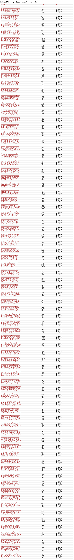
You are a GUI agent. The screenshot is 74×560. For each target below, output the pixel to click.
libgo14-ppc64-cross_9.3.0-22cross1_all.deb (9, 200)
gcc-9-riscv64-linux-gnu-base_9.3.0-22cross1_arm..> (10, 539)
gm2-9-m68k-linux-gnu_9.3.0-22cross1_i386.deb (9, 52)
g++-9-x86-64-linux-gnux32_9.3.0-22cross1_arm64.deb (11, 529)
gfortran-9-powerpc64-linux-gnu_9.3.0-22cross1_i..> (10, 44)
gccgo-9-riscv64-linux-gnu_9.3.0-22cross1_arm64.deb (10, 546)
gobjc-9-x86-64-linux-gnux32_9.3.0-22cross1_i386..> (10, 9)
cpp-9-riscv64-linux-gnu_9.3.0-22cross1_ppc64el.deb (10, 511)
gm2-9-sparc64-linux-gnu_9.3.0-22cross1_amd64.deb (10, 352)
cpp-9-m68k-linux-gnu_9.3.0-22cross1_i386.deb (9, 140)
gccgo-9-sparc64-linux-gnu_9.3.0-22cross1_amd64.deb (11, 417)
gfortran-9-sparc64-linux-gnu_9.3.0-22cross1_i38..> (10, 47)
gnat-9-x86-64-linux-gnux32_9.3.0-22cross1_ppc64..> (10, 468)
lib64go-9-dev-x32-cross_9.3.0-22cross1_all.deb (9, 306)
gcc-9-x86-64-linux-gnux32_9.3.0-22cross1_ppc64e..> (10, 489)
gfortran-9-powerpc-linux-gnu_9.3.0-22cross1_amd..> (10, 380)
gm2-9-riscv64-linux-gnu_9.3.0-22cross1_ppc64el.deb (10, 463)
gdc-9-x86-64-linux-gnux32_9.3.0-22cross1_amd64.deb (11, 371)
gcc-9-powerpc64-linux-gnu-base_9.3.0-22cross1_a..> (10, 395)
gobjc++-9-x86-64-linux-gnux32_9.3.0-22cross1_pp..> (10, 474)
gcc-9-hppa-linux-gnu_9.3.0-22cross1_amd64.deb (10, 446)
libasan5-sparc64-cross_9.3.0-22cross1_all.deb (9, 219)
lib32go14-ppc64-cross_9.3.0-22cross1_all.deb (9, 285)
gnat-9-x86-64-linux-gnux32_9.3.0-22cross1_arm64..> (10, 521)
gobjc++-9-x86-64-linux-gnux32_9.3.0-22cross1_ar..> (10, 525)
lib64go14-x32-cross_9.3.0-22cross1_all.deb (9, 308)
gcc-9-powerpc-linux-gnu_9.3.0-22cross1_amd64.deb (10, 387)
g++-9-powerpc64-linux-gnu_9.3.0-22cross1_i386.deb (10, 149)
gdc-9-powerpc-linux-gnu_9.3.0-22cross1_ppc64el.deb (10, 499)
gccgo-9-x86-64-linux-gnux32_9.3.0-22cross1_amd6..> (10, 418)
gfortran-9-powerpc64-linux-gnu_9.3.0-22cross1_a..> (10, 381)
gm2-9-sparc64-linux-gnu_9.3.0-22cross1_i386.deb (10, 54)
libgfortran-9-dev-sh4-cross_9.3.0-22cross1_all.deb (10, 238)
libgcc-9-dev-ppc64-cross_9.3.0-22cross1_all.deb (10, 226)
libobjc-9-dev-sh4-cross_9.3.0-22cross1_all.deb (9, 169)
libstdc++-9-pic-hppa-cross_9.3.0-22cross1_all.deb (10, 184)
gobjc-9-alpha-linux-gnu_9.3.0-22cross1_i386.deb (10, 25)
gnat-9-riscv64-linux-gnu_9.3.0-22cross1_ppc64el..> (10, 467)
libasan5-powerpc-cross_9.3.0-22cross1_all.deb (9, 216)
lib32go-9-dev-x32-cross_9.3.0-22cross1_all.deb (9, 284)
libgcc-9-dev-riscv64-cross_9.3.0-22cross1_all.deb (10, 227)
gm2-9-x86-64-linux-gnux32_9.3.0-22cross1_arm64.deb (11, 556)
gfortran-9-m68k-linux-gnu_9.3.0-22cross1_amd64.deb (10, 374)
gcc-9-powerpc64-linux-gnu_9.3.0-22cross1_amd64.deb (11, 386)
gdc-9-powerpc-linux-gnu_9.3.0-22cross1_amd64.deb (10, 365)
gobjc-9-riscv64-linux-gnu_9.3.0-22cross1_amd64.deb (10, 331)
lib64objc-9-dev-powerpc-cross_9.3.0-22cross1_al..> (10, 212)
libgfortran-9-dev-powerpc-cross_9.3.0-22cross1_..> (10, 235)
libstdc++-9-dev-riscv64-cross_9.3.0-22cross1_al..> (10, 178)
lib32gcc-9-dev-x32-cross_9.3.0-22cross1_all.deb (10, 277)
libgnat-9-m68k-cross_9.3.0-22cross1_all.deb (9, 258)
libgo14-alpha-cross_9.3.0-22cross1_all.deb (9, 198)
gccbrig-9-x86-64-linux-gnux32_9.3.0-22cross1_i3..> (10, 96)
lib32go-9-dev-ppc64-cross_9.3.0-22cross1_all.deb (10, 281)
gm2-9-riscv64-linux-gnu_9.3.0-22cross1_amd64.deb (10, 351)
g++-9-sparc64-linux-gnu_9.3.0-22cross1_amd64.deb (10, 438)
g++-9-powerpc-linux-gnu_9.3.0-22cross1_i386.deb (10, 146)
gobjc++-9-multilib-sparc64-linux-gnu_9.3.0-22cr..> (10, 16)
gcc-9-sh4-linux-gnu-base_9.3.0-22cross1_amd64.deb (10, 398)
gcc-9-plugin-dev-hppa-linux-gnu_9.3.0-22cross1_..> (10, 134)
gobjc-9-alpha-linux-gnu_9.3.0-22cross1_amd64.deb (10, 321)
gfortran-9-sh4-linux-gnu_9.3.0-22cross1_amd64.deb (10, 383)
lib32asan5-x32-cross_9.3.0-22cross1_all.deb (9, 273)
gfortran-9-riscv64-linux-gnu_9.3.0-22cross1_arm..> (10, 553)
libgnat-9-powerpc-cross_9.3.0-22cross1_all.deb (9, 259)
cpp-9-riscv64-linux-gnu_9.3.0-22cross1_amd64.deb (10, 427)
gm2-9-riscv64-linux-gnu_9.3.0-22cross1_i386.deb (10, 53)
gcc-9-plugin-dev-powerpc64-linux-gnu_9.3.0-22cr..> (10, 125)
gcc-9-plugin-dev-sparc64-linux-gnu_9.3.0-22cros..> (10, 133)
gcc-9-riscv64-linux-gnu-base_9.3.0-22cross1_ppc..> (10, 485)
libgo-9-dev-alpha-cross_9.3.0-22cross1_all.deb (9, 266)
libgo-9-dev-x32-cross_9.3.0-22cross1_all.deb (9, 197)
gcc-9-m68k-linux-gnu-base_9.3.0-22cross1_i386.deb (10, 120)
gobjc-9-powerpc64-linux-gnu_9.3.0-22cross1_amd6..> (10, 330)
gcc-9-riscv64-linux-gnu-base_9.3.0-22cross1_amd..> (10, 396)
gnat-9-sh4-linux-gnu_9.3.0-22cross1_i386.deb (9, 40)
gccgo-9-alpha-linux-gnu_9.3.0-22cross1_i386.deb (10, 97)
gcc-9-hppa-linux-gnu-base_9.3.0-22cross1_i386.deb (10, 118)
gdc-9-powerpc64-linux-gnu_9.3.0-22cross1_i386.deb (10, 68)
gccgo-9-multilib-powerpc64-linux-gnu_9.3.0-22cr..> (10, 99)
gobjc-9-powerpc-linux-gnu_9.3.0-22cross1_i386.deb (10, 33)
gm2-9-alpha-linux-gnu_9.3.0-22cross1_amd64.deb (10, 347)
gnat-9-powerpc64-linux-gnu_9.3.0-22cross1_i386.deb (10, 38)
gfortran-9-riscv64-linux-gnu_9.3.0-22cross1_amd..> (10, 382)
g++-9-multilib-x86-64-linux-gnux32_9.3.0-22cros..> (10, 143)
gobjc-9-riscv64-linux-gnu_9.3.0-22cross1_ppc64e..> (10, 478)
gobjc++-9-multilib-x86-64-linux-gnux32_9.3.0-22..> (10, 17)
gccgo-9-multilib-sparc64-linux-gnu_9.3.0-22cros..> (10, 100)
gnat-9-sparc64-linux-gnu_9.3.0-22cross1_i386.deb (10, 41)
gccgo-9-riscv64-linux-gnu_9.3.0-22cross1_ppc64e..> (10, 495)
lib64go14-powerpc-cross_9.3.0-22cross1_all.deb (10, 307)
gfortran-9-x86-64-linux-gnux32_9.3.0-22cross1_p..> (10, 462)
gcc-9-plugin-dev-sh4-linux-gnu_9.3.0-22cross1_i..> (10, 131)
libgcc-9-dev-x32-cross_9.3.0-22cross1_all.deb (9, 230)
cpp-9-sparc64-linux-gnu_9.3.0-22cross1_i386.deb (10, 150)
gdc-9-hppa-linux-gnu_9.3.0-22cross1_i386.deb (9, 60)
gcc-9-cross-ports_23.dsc (5, 557)
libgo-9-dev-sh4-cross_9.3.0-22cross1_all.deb (9, 194)
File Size (42, 4)
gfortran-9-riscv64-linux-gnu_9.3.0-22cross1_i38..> (10, 45)
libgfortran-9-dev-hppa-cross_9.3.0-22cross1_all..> (10, 233)
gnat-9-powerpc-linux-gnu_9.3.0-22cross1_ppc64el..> (10, 466)
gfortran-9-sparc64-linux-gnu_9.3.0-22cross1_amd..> (10, 345)
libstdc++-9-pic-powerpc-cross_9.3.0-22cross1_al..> (10, 186)
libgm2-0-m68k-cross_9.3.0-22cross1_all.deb (9, 244)
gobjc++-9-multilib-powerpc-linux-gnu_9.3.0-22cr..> (10, 309)
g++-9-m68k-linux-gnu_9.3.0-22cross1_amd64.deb (10, 441)
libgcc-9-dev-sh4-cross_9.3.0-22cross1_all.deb (9, 228)
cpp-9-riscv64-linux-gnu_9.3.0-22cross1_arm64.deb (10, 532)
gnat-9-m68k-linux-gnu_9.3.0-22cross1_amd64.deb (10, 357)
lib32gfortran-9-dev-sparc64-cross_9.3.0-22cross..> (10, 279)
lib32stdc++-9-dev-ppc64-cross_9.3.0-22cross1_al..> (10, 294)
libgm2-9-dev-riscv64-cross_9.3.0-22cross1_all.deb (10, 252)
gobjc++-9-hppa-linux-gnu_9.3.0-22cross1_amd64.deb (10, 343)
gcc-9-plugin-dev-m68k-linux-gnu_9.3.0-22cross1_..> (10, 136)
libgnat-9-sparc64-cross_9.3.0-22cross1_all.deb (9, 264)
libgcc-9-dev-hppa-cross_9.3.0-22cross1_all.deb (9, 222)
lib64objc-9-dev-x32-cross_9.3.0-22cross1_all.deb (10, 213)
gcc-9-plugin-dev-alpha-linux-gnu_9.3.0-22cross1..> (10, 132)
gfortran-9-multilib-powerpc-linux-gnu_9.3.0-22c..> (10, 77)
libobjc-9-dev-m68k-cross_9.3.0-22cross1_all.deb (10, 164)
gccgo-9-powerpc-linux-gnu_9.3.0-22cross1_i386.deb (10, 103)
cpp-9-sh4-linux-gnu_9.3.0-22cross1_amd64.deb (9, 430)
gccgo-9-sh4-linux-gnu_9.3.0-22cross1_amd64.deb (10, 416)
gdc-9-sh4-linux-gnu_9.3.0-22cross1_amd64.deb (9, 368)
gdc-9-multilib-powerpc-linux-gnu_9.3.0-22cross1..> (10, 62)
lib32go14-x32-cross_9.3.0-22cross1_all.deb (9, 287)
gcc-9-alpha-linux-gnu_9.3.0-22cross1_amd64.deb (10, 444)
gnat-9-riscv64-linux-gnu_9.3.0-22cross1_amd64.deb (10, 337)
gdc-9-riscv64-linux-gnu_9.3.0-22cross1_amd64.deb (10, 367)
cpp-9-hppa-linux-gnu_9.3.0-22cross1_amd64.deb (10, 459)
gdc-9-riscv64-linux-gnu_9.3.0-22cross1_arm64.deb (10, 549)
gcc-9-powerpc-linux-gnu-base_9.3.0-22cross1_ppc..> (10, 481)
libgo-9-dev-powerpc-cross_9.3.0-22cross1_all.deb (10, 267)
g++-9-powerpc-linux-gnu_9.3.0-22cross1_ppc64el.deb (11, 510)
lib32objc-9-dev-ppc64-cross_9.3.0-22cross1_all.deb (10, 291)
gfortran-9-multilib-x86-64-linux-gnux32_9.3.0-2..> (10, 81)
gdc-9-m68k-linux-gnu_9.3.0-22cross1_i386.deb (9, 61)
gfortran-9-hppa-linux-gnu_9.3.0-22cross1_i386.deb (10, 75)
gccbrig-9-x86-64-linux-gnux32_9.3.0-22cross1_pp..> (10, 490)
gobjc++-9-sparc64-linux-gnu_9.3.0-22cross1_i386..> (10, 23)
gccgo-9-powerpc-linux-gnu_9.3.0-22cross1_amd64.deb (11, 412)
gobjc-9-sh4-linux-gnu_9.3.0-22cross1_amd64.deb (10, 332)
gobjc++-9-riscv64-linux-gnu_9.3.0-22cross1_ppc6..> (10, 473)
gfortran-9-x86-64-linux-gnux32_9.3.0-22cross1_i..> (10, 48)
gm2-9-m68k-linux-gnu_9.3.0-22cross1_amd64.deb (10, 350)
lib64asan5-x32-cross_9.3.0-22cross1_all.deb (9, 299)
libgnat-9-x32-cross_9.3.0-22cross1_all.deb (8, 265)
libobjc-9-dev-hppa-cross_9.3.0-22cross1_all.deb (9, 163)
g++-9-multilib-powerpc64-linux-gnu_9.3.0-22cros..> (10, 139)
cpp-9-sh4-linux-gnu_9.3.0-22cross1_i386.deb (9, 148)
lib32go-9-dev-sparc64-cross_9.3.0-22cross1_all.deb (10, 282)
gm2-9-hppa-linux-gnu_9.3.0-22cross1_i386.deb (9, 51)
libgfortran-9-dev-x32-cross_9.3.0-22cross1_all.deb (10, 241)
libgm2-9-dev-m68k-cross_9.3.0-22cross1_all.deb (10, 251)
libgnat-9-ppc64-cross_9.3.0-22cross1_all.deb (9, 260)
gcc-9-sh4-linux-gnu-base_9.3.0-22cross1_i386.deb (10, 89)
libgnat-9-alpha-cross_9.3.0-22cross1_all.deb (9, 256)
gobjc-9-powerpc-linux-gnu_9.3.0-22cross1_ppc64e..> (10, 477)
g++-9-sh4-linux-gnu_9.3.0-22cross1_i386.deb (9, 112)
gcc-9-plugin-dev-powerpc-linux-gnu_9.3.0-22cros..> (10, 388)
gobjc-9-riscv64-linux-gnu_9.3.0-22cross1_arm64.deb (10, 527)
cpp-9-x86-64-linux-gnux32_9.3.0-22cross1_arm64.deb (11, 534)
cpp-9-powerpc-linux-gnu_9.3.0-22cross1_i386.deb (10, 142)
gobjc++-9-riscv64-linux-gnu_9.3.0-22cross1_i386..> (10, 20)
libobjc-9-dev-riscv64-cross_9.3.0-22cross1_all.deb (10, 168)
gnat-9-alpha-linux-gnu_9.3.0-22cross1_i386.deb (9, 56)
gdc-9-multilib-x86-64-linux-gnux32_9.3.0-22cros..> (10, 66)
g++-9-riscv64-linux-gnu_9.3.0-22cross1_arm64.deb (10, 533)
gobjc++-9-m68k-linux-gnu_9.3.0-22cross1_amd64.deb (11, 344)
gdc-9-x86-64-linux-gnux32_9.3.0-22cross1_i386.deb (10, 73)
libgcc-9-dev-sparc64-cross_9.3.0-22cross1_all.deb (10, 229)
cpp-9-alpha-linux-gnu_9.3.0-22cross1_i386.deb (9, 157)
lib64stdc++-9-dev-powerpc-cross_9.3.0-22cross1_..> (10, 214)
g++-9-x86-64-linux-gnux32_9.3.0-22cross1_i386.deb (10, 111)
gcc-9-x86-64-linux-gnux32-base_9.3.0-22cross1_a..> (10, 403)
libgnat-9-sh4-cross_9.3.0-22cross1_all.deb (8, 263)
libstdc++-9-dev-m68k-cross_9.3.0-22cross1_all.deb (10, 175)
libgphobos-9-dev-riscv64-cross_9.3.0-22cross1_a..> (10, 206)
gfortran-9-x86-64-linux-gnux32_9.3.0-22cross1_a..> (10, 346)
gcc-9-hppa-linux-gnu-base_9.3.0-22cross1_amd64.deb (11, 445)
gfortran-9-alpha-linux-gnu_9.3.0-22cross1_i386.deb (10, 74)
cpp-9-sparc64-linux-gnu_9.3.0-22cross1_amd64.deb (10, 432)
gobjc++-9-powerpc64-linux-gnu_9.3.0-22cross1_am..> (10, 315)
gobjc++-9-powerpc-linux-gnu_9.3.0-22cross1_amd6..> (10, 314)
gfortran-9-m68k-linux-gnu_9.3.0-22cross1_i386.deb (10, 76)
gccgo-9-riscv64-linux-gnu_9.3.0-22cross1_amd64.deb (10, 415)
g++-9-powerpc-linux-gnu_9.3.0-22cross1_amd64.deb (10, 426)
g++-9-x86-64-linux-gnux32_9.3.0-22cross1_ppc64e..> (10, 512)
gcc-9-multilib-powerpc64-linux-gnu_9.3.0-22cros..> (10, 126)
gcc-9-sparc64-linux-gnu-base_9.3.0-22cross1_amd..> (10, 401)
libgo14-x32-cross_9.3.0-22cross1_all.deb (8, 205)
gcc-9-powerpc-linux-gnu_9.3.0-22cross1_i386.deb (10, 83)
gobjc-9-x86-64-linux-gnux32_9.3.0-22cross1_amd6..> (10, 335)
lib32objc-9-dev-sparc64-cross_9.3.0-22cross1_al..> (10, 292)
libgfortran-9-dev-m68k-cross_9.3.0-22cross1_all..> (10, 234)
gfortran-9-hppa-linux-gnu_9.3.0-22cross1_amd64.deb (10, 373)
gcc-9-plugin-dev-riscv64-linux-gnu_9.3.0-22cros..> (10, 128)
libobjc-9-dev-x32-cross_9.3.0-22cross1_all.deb (9, 171)
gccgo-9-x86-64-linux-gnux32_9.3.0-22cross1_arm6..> (10, 547)
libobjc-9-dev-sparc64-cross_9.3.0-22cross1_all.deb (10, 170)
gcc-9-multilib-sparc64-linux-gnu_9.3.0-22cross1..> (10, 127)
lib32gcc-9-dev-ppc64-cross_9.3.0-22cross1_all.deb (10, 274)
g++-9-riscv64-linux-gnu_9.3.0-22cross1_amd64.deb (10, 433)
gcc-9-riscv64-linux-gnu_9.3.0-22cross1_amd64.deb (10, 397)
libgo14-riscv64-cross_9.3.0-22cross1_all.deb (9, 201)
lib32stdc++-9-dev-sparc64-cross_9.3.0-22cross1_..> (10, 295)
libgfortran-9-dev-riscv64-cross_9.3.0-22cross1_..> (10, 237)
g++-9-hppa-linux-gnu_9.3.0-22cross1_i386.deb (9, 155)
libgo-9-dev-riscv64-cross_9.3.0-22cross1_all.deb (10, 193)
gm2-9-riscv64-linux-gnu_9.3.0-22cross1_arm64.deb (10, 555)
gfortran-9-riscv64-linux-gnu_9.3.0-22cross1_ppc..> (10, 506)
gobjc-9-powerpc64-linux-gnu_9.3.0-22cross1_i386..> (10, 34)
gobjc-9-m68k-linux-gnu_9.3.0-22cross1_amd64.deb (10, 323)
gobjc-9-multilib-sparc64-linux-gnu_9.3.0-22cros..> (10, 31)
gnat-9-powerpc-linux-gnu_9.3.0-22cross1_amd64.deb (10, 358)
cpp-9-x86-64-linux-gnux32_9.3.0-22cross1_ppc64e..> (10, 514)
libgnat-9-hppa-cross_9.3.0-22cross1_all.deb (9, 257)
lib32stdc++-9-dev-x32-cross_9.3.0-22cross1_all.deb (10, 296)
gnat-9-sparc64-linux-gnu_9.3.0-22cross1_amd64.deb (10, 339)
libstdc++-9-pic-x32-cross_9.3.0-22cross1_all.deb (10, 192)
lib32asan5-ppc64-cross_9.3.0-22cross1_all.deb (9, 271)
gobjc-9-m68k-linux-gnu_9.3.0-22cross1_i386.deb (10, 27)
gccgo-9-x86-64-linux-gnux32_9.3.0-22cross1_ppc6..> (10, 496)
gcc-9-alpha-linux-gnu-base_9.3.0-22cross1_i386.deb (10, 114)
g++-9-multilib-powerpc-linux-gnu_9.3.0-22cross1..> (10, 156)
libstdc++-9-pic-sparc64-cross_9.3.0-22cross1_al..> (10, 191)
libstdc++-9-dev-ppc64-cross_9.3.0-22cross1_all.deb (10, 177)
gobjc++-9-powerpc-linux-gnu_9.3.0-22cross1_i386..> (10, 18)
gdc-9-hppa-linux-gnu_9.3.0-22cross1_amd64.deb (10, 420)
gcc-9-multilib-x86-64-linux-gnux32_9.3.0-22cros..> (10, 453)
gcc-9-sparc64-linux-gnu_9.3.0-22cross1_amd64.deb (10, 402)
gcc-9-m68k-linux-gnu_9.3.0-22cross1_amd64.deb (10, 448)
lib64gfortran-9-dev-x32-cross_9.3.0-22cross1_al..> (10, 303)
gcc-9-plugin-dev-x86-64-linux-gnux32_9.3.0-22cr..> (10, 135)
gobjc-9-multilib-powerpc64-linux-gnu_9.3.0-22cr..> (10, 30)
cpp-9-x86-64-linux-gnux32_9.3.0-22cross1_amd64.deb (11, 434)
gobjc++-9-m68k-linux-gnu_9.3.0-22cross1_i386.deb (10, 12)
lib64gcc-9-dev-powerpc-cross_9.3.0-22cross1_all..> (10, 300)
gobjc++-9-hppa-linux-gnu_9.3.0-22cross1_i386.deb (10, 11)
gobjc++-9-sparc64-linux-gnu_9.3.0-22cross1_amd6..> (10, 318)
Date (56, 4)
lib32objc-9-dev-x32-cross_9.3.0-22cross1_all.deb (10, 293)
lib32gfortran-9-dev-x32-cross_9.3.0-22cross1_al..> (10, 280)
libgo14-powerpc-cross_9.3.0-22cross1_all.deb (9, 199)
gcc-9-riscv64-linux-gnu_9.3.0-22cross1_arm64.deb (10, 540)
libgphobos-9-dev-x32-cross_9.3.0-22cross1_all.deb (10, 207)
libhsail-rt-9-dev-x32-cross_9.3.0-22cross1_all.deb (10, 161)
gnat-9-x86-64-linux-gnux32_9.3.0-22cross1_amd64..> (10, 340)
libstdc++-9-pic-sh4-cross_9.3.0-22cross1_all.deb (10, 190)
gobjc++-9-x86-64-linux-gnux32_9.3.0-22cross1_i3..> (10, 24)
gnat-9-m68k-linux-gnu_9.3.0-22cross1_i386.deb (9, 59)
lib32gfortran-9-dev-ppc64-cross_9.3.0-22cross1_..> (10, 278)
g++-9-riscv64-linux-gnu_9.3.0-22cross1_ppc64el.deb (10, 513)
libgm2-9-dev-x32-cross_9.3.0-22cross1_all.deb (9, 255)
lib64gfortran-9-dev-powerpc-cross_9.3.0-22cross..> (10, 302)
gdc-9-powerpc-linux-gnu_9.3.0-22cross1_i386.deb (10, 67)
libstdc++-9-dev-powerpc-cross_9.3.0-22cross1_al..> (10, 176)
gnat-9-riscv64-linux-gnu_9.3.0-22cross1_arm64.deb (10, 520)
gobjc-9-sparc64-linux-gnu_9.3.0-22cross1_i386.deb (10, 8)
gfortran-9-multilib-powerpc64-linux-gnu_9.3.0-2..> (10, 78)
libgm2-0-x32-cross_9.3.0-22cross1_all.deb (8, 248)
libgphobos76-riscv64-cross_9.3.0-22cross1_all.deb (10, 208)
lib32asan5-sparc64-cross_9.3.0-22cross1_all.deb (10, 272)
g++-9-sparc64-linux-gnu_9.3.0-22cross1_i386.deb (10, 113)
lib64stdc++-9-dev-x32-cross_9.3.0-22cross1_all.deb (10, 215)
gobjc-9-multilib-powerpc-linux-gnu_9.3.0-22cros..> (10, 324)
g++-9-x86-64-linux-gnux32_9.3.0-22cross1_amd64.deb (11, 440)
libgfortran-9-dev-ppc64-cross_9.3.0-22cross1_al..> (10, 236)
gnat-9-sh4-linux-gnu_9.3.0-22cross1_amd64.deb (10, 338)
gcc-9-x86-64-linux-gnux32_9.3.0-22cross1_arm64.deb (11, 542)
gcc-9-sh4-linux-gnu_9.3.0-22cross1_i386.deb (9, 90)
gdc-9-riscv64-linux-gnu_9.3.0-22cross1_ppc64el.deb (10, 500)
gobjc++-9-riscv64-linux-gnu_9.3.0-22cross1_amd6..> (10, 316)
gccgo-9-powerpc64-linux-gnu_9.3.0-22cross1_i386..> (10, 104)
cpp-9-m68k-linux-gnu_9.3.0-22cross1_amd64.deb (10, 460)
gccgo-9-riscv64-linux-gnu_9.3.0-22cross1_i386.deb (10, 105)
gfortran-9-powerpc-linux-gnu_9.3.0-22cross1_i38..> (10, 82)
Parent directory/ (4, 5)
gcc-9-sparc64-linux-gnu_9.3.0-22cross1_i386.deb (10, 92)
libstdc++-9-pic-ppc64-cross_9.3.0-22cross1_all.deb (10, 187)
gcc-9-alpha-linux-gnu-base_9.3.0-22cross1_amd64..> (10, 431)
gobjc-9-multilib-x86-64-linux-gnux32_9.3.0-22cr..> (10, 32)
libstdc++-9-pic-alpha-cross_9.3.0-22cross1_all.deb (10, 183)
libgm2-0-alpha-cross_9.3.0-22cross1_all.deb (9, 242)
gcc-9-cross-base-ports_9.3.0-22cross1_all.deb (9, 270)
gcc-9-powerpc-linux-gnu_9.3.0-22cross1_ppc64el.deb (10, 482)
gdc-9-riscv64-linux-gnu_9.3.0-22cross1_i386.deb (10, 69)
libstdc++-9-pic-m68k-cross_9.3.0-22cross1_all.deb (10, 185)
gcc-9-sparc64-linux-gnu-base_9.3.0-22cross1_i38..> (10, 91)
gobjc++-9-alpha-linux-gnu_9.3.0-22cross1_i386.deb (10, 10)
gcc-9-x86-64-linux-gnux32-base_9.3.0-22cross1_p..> (10, 488)
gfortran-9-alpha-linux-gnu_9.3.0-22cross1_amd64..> (10, 372)
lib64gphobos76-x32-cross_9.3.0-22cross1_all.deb (10, 211)
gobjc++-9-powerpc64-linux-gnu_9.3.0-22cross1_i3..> (10, 19)
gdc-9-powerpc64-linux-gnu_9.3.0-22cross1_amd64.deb (11, 366)
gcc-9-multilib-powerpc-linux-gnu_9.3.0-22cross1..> (10, 124)
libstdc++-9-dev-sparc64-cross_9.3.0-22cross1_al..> (10, 180)
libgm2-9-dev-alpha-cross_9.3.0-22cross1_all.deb (10, 249)
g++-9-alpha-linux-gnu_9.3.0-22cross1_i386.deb (9, 154)
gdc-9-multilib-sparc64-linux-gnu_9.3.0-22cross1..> (10, 362)
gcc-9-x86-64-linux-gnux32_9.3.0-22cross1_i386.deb (10, 95)
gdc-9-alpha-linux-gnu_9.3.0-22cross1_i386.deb (9, 110)
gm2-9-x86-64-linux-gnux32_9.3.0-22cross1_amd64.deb (11, 353)
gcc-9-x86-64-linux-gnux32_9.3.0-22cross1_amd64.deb (11, 404)
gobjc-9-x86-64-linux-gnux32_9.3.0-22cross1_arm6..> (10, 528)
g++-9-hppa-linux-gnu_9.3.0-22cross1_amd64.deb (10, 439)
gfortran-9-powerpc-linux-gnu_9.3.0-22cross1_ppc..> (10, 505)
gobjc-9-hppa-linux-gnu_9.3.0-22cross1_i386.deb (10, 26)
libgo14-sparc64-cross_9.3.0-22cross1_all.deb (9, 204)
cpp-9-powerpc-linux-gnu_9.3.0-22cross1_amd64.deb (10, 461)
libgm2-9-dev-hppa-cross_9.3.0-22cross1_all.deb (9, 250)
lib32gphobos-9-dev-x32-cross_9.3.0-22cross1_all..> (10, 288)
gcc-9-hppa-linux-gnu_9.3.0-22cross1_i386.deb (9, 119)
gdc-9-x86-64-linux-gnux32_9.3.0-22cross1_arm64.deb (11, 550)
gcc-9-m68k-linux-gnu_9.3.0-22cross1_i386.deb (9, 121)
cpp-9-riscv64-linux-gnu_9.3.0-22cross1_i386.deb (10, 147)
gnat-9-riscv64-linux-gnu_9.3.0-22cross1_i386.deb (10, 39)
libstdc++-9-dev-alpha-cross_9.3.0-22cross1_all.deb (10, 172)
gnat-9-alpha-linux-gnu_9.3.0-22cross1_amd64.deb (10, 354)
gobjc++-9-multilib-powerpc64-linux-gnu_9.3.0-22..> (10, 15)
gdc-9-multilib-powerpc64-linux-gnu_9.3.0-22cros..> (10, 63)
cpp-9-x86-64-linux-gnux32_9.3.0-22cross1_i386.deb (10, 153)
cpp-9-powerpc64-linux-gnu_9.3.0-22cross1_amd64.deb (11, 425)
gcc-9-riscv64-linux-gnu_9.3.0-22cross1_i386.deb (10, 88)
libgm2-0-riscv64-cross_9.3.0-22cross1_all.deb (9, 245)
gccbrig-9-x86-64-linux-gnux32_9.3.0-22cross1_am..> (10, 405)
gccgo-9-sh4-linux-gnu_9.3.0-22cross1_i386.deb (9, 106)
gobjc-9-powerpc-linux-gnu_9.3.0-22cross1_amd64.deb (11, 329)
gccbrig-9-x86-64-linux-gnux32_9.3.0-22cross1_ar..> (10, 543)
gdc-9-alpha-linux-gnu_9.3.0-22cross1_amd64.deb (10, 419)
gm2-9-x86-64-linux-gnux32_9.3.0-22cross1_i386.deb (10, 55)
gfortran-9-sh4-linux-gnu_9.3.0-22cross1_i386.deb (10, 46)
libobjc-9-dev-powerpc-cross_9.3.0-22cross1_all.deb (10, 165)
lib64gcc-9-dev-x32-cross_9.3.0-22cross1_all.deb (10, 301)
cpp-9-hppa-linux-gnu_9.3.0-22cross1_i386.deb (9, 158)
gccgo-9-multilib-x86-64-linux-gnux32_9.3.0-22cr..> (10, 411)
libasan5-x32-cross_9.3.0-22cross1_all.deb (8, 220)
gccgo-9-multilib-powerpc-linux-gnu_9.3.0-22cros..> (10, 98)
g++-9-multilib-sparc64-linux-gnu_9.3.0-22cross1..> (10, 141)
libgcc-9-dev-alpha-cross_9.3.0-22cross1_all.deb (9, 221)
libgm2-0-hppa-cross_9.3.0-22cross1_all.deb (9, 243)
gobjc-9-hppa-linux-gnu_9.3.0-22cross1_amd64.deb (10, 322)
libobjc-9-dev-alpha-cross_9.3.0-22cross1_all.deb (10, 162)
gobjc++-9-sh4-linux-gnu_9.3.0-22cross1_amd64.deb (10, 317)
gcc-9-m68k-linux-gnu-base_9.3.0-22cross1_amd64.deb (11, 447)
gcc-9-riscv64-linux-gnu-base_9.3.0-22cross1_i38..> (10, 85)
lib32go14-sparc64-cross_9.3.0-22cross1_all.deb (9, 286)
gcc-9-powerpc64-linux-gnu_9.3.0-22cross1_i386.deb (10, 84)
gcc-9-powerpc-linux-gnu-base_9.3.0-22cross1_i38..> (10, 117)
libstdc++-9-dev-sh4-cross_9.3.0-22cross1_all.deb (10, 179)
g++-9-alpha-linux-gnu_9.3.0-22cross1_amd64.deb (10, 437)
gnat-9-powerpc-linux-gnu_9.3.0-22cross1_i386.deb (10, 37)
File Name (3, 4)
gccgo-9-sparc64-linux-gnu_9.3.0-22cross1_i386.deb (10, 107)
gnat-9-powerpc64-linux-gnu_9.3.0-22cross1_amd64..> (11, 336)
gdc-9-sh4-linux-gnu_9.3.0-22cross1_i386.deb (9, 70)
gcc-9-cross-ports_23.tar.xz (6, 558)
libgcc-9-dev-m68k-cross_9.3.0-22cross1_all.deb (9, 223)
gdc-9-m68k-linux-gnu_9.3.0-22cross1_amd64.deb (10, 359)
